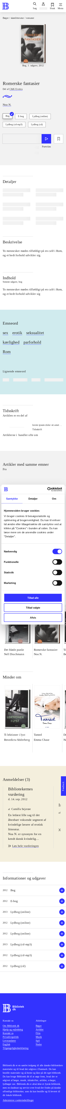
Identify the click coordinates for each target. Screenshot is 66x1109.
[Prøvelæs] (46, 139)
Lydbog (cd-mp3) (14, 124)
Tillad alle (33, 597)
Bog (7, 116)
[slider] (33, 49)
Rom (7, 351)
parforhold (32, 342)
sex (5, 333)
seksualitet (35, 333)
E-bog (21, 116)
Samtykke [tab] (12, 498)
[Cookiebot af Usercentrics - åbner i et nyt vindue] (47, 489)
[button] (33, 890)
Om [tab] (54, 498)
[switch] (57, 562)
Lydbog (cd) (37, 124)
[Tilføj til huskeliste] (58, 139)
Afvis (33, 617)
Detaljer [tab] (33, 498)
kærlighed (11, 342)
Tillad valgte (33, 607)
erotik (17, 333)
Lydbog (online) (40, 116)
